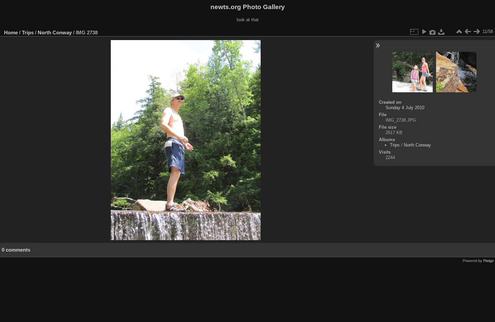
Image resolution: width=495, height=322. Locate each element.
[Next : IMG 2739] (476, 31)
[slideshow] (424, 31)
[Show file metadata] (432, 31)
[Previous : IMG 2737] (467, 31)
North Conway (55, 32)
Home (11, 32)
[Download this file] (441, 31)
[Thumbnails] (459, 31)
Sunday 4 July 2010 (405, 107)
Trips (28, 32)
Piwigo (488, 261)
